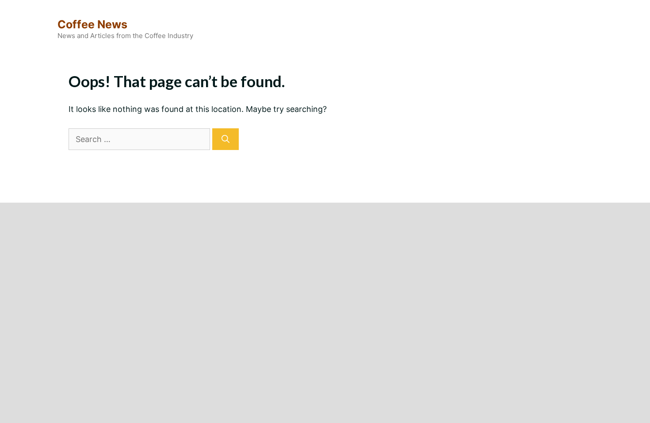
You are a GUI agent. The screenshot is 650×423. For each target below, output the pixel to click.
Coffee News (92, 24)
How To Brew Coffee (334, 188)
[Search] (225, 139)
